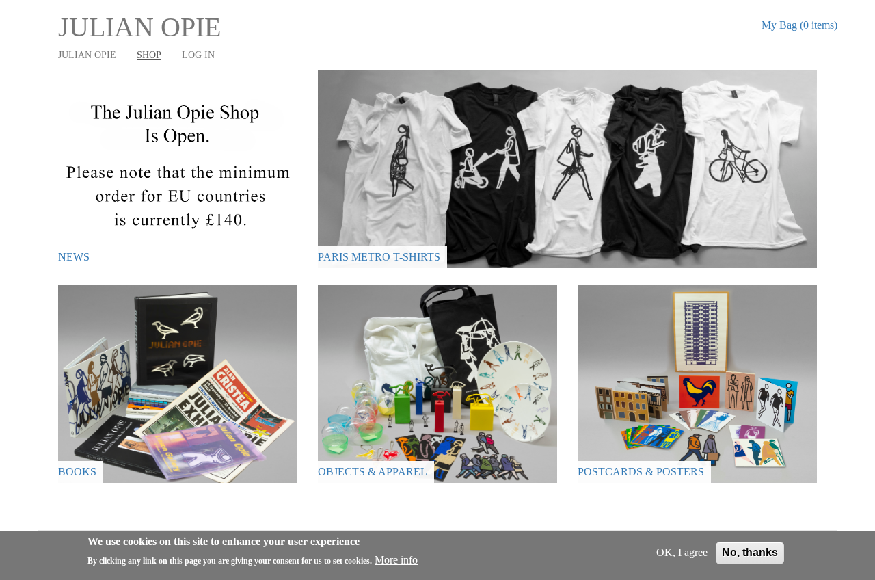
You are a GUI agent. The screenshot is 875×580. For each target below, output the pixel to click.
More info (396, 560)
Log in (198, 55)
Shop (149, 55)
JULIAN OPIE (87, 55)
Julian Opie (139, 27)
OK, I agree (682, 552)
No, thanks (750, 552)
